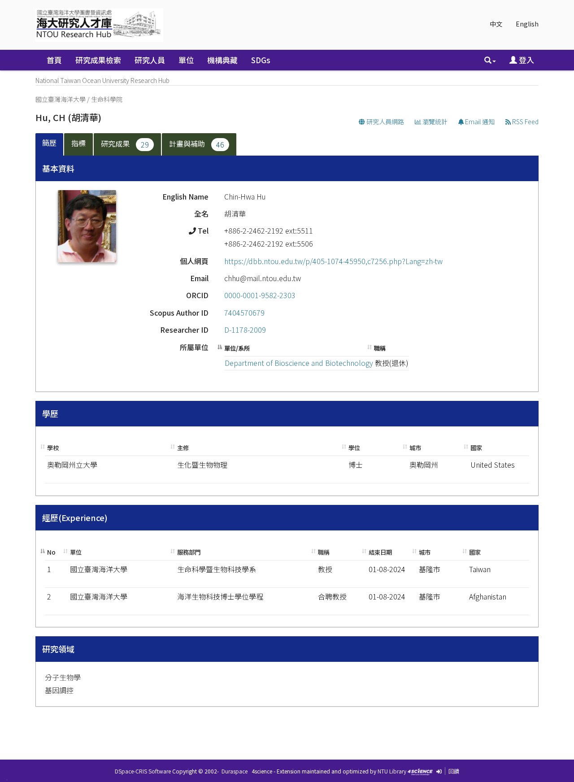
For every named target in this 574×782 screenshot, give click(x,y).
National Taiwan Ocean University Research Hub (102, 80)
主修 (183, 447)
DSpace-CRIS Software (143, 771)
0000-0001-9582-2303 (260, 295)
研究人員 (150, 59)
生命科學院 (106, 99)
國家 (476, 447)
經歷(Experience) (75, 517)
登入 (525, 59)
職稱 (380, 348)
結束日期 (380, 552)
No (51, 552)
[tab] (49, 144)
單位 (186, 59)
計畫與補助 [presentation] (196, 144)
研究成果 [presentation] (125, 144)
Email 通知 (479, 121)
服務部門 (188, 552)
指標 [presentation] (78, 143)
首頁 (54, 59)
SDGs (260, 59)
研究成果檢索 (98, 59)
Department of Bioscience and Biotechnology (299, 362)
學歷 (50, 413)
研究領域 (58, 649)
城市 (415, 447)
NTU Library (392, 771)
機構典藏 (222, 59)
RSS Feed (525, 121)
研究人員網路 (384, 121)
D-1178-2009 (245, 329)
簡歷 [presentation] (49, 142)
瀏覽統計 (434, 121)
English (527, 23)
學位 (354, 447)
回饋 (453, 771)
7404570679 (244, 312)
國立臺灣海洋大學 (60, 99)
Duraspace (235, 771)
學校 (53, 447)
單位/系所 (237, 348)
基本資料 (58, 168)
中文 (496, 23)
